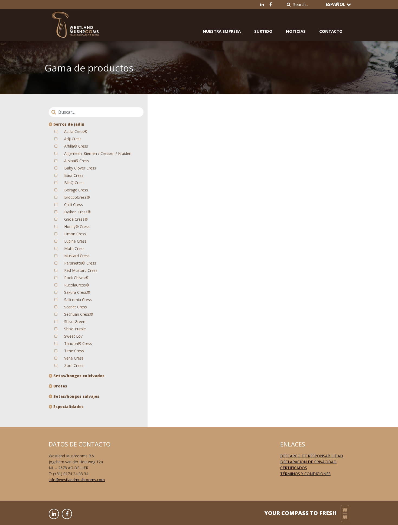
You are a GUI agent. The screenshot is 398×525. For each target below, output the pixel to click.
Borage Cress (76, 190)
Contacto (330, 31)
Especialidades (68, 406)
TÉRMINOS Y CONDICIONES (305, 473)
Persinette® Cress (80, 263)
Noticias (296, 31)
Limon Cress (75, 233)
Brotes (59, 386)
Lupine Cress (75, 241)
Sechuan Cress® (78, 314)
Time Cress (74, 350)
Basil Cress (73, 175)
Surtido (263, 31)
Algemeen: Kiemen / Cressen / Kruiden (97, 153)
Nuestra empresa (222, 31)
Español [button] (336, 4)
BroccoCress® (77, 197)
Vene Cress (74, 358)
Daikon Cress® (77, 211)
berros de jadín (68, 124)
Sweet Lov (73, 336)
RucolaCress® (76, 285)
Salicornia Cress (78, 299)
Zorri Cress (73, 365)
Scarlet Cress (75, 306)
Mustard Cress (77, 255)
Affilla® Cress (76, 146)
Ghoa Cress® (76, 219)
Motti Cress (74, 248)
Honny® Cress (77, 226)
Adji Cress (72, 138)
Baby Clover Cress (80, 168)
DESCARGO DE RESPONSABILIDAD (311, 455)
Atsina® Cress (76, 160)
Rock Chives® (76, 277)
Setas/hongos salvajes (75, 396)
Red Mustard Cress (80, 270)
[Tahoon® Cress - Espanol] (75, 21)
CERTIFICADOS (293, 467)
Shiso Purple (75, 328)
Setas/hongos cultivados (78, 375)
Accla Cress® (75, 131)
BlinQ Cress (74, 182)
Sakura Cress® (77, 292)
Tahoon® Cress (78, 343)
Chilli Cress (73, 204)
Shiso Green (74, 321)
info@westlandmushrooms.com (77, 479)
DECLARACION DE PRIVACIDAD (308, 461)
